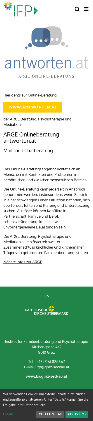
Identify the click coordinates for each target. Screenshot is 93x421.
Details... (9, 414)
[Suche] (77, 9)
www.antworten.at (33, 107)
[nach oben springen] (46, 296)
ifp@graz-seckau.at (53, 367)
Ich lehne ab (50, 414)
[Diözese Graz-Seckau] (46, 314)
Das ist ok (77, 414)
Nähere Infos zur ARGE (22, 261)
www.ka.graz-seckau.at (46, 376)
